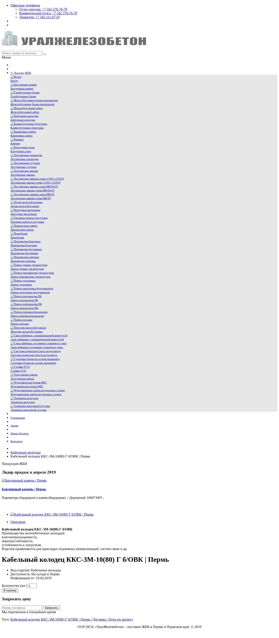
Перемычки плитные (23, 261)
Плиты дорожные (21, 284)
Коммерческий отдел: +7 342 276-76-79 (48, 13)
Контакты (16, 441)
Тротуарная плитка (22, 378)
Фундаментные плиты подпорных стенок (35, 394)
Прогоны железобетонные (26, 331)
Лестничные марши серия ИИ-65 (30, 198)
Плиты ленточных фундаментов (30, 292)
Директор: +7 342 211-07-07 (39, 17)
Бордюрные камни (21, 88)
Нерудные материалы (23, 214)
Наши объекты (19, 433)
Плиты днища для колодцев (27, 268)
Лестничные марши (22, 174)
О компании (17, 417)
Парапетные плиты (22, 229)
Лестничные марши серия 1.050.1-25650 (35, 182)
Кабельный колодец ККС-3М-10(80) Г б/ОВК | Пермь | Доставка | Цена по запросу (71, 619)
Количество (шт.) (14, 585)
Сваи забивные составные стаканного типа (36, 347)
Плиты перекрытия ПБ (24, 300)
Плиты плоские (19, 323)
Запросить (51, 607)
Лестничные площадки (24, 159)
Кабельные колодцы (22, 120)
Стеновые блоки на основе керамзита (33, 363)
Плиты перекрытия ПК (24, 308)
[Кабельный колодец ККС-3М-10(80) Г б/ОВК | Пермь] (52, 514)
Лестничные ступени (23, 167)
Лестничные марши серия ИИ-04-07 (32, 190)
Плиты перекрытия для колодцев (30, 276)
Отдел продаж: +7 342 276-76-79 (43, 9)
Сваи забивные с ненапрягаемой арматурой (37, 339)
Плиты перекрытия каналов (27, 315)
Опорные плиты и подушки (27, 221)
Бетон (14, 80)
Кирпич (15, 143)
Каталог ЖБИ (22, 72)
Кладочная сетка (20, 151)
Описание (18, 522)
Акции (14, 425)
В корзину (10, 590)
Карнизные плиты (21, 135)
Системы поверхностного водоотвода (33, 355)
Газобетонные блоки (23, 96)
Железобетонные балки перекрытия (32, 104)
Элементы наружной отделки (28, 410)
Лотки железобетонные (24, 206)
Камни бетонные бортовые (27, 127)
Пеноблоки (17, 237)
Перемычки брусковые (24, 253)
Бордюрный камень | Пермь (24, 489)
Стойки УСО (18, 370)
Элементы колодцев (22, 402)
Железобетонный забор (24, 112)
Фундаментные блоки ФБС (26, 386)
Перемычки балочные (23, 245)
